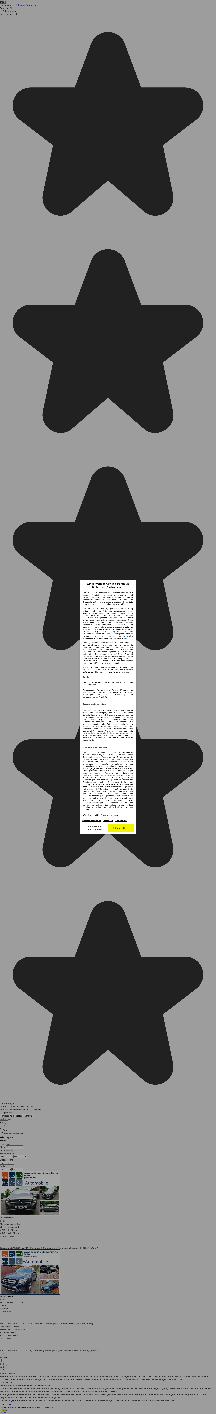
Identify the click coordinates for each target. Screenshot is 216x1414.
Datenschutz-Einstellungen (95, 828)
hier (125, 638)
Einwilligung (110, 631)
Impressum (108, 820)
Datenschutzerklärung (91, 820)
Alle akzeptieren (121, 828)
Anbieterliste (121, 820)
